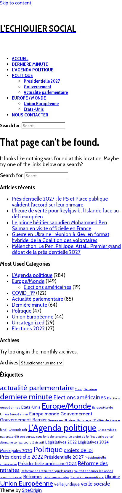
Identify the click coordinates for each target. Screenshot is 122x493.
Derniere (90, 389)
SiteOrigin (32, 490)
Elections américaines (47, 287)
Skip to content (15, 3)
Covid (78, 389)
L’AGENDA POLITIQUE (32, 70)
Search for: (10, 125)
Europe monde (44, 414)
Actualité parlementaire (46, 92)
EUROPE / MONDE (29, 98)
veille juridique (67, 484)
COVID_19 (23, 293)
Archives (9, 363)
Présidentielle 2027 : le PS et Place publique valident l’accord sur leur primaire (60, 202)
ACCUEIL (20, 58)
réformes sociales (56, 477)
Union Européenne (41, 103)
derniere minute (26, 396)
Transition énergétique (87, 477)
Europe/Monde (28, 281)
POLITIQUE (22, 75)
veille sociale (95, 483)
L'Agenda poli (18, 430)
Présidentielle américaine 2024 (47, 463)
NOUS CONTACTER (30, 115)
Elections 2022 (28, 329)
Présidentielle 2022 (21, 457)
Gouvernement (37, 86)
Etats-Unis (34, 109)
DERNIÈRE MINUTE (30, 64)
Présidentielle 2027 (42, 81)
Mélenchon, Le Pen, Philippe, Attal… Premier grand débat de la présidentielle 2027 (66, 249)
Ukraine (112, 476)
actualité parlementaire (37, 387)
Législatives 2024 (93, 442)
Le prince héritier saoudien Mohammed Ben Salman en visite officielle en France (59, 225)
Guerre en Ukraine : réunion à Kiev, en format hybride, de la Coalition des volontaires (60, 237)
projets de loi (78, 450)
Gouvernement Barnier (23, 419)
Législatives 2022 (61, 442)
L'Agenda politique (32, 275)
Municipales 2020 (16, 450)
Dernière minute (29, 305)
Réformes (32, 476)
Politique (21, 311)
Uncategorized (28, 323)
